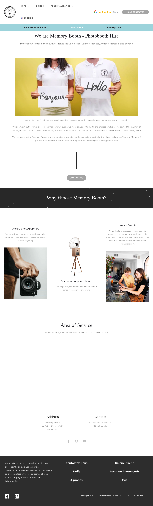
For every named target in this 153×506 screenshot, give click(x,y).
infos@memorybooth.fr (100, 422)
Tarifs (76, 471)
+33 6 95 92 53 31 (100, 426)
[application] (28, 6)
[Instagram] (16, 496)
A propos (76, 480)
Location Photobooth (124, 471)
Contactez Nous (76, 463)
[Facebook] (7, 496)
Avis (124, 480)
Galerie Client (124, 463)
